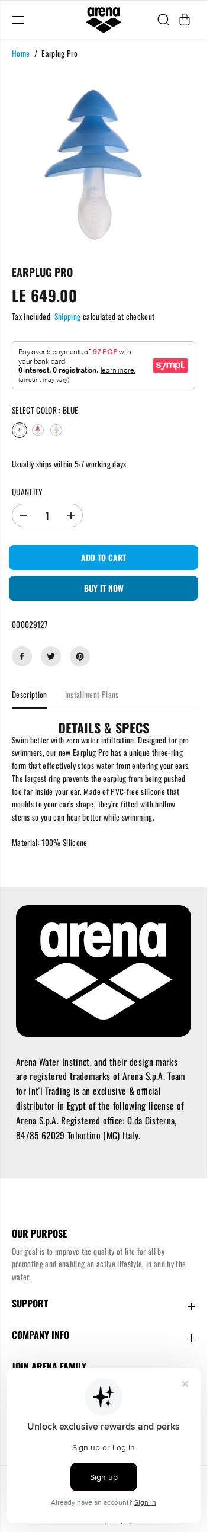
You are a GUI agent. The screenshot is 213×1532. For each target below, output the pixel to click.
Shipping (67, 316)
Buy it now (104, 588)
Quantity (27, 492)
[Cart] (184, 19)
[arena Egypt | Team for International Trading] (103, 20)
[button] (19, 20)
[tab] (103, 727)
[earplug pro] (93, 161)
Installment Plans (92, 694)
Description (29, 694)
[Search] (163, 19)
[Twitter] (51, 656)
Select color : (45, 410)
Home (21, 53)
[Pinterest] (80, 656)
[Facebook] (22, 656)
